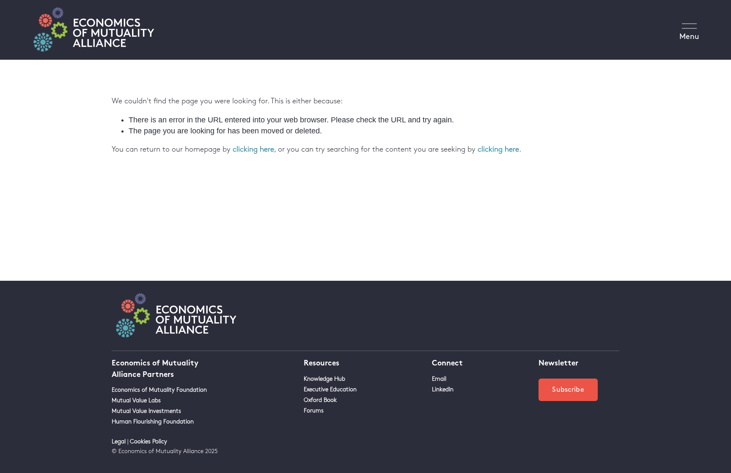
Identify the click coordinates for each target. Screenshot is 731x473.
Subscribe (568, 390)
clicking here (253, 149)
